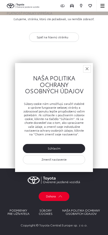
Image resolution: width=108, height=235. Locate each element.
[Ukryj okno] (87, 69)
